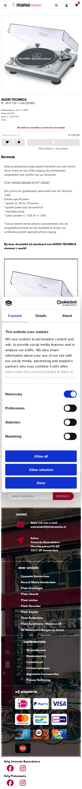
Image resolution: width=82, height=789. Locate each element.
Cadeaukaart (34, 662)
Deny (41, 483)
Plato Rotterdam (32, 618)
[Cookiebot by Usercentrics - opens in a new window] (58, 303)
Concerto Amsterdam (35, 576)
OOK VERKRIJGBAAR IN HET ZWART (27, 183)
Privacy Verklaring (38, 680)
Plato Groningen (32, 588)
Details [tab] (41, 316)
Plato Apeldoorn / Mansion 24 (41, 624)
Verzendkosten (36, 650)
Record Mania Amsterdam (38, 582)
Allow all (41, 456)
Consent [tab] (15, 316)
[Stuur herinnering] (19, 142)
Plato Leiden (29, 600)
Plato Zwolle (29, 612)
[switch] (70, 408)
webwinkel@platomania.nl (48, 527)
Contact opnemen (37, 668)
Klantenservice (36, 656)
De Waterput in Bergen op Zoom (42, 630)
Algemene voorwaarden (42, 674)
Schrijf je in (62, 496)
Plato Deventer (31, 606)
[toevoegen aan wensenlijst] (7, 142)
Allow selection (41, 469)
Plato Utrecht (29, 594)
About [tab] (67, 316)
